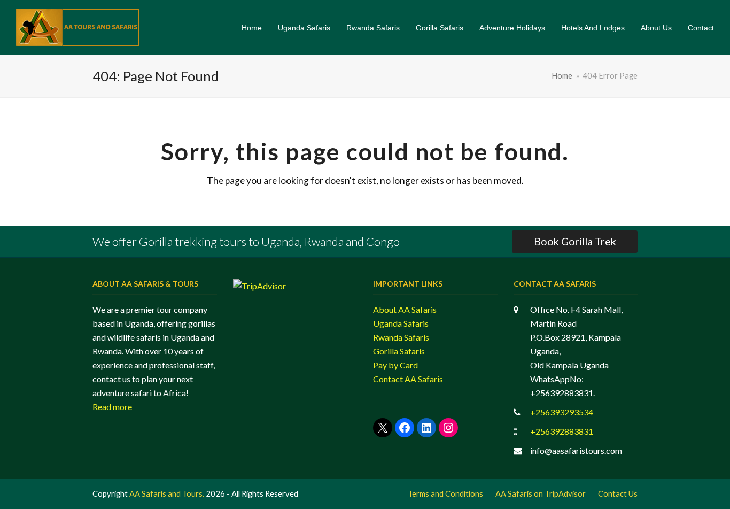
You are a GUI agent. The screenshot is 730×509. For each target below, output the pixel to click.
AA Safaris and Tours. (166, 493)
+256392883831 (561, 431)
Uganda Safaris (401, 323)
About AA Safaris (405, 309)
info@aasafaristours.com (576, 450)
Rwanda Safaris (401, 337)
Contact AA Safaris (408, 379)
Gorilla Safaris (399, 351)
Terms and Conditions (445, 493)
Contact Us (618, 493)
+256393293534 (561, 412)
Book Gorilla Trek (575, 241)
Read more (112, 407)
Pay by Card (395, 365)
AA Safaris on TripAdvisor (540, 493)
